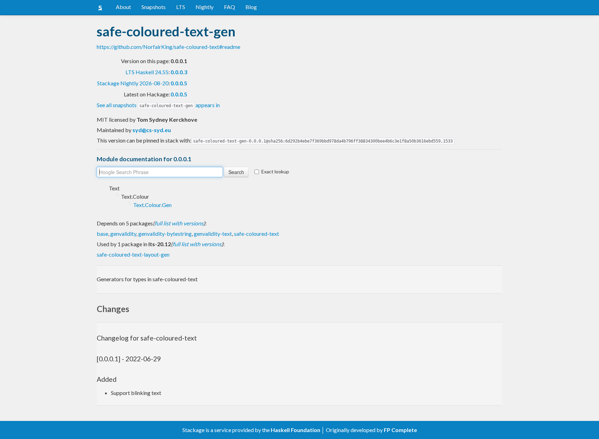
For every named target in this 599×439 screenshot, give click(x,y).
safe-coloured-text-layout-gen (133, 254)
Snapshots (153, 6)
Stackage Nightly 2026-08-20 (132, 83)
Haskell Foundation (295, 430)
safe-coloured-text (256, 233)
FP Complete (400, 430)
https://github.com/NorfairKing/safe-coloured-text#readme (168, 46)
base (102, 233)
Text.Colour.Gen (152, 204)
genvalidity (123, 233)
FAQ (229, 6)
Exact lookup (275, 171)
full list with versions (179, 223)
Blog (251, 6)
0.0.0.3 (179, 72)
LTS (180, 6)
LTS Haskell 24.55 (146, 72)
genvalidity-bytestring (165, 233)
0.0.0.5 (179, 83)
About (123, 6)
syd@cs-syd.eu (151, 130)
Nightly (205, 6)
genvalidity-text (213, 233)
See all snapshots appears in (158, 105)
